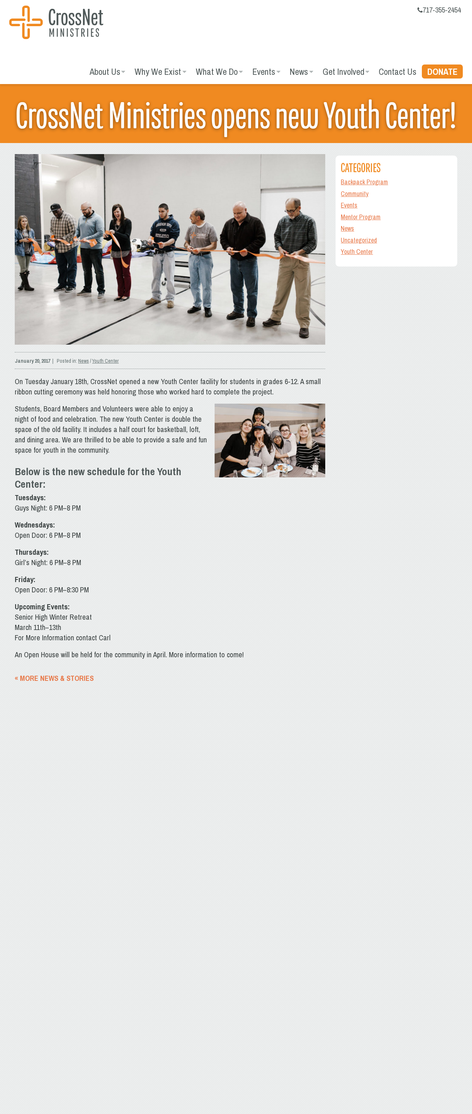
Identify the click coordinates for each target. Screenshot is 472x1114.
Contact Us (397, 71)
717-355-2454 (442, 10)
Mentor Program (361, 217)
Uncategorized (359, 240)
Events (263, 71)
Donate (442, 71)
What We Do (217, 71)
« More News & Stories (54, 678)
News (298, 71)
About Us (105, 71)
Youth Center (105, 361)
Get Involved (343, 71)
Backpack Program (364, 182)
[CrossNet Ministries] (56, 23)
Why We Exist (158, 71)
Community (354, 193)
